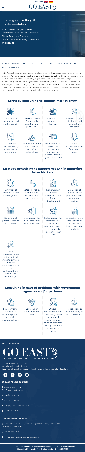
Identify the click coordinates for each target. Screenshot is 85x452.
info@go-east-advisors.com (17, 405)
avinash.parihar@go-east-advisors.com (22, 437)
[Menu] (3, 7)
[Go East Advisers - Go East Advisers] (42, 7)
